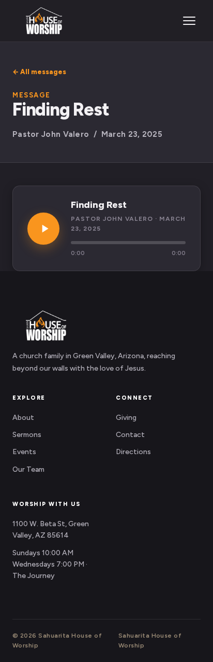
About (23, 417)
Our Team (28, 469)
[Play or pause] (43, 229)
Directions (133, 451)
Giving (126, 417)
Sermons (26, 434)
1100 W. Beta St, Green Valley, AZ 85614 (50, 529)
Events (24, 451)
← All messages (39, 72)
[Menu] (189, 20)
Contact (130, 434)
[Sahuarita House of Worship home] (37, 20)
